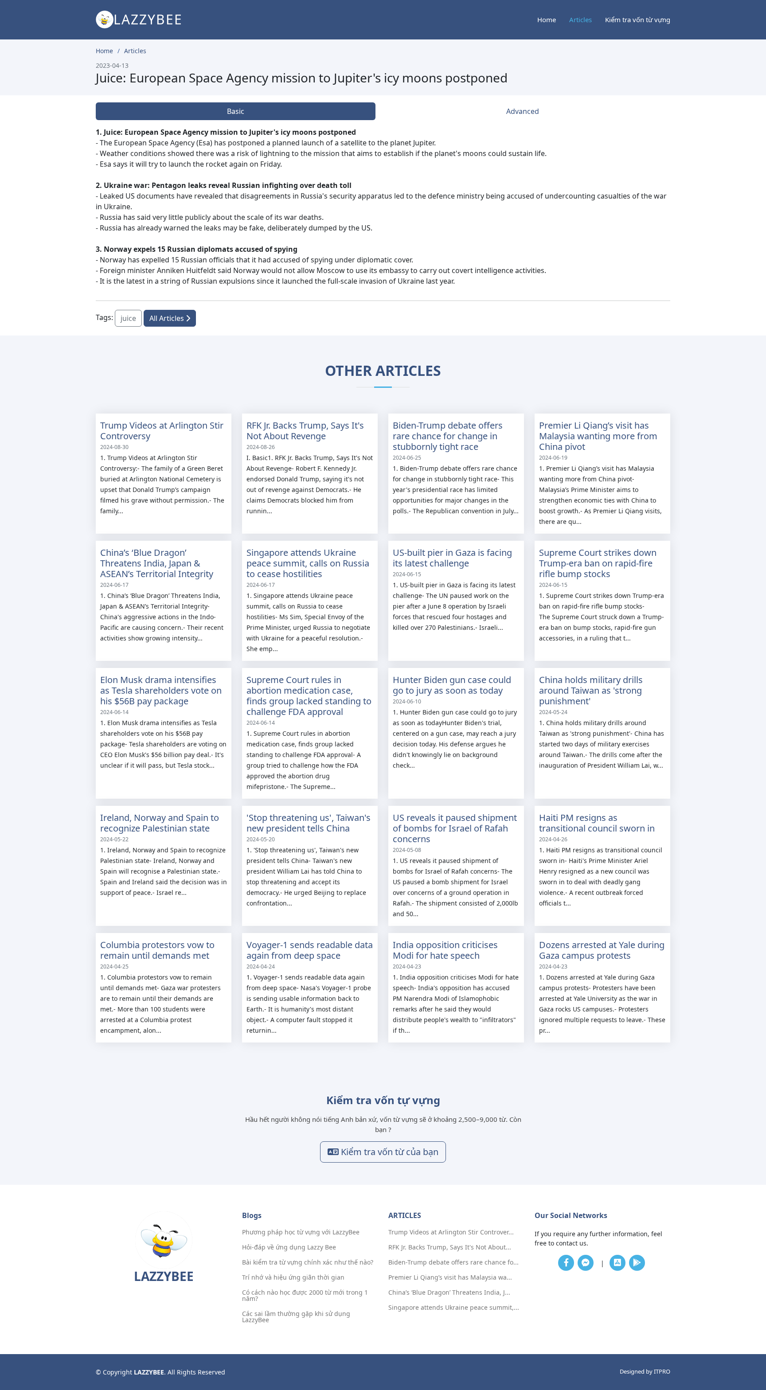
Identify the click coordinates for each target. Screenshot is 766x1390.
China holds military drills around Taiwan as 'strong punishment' (591, 690)
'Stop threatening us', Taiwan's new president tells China (308, 823)
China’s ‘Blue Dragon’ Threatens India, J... (449, 1292)
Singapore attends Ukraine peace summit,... (453, 1307)
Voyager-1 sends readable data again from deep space (309, 950)
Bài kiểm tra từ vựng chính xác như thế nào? (307, 1262)
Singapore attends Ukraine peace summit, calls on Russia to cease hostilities (307, 563)
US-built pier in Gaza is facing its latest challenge (452, 558)
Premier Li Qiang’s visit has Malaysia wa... (450, 1277)
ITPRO (662, 1371)
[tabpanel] (383, 206)
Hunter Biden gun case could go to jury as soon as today (452, 685)
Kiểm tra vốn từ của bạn (388, 1152)
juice (128, 318)
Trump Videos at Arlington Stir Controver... (451, 1232)
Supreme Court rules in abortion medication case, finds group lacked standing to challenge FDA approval (308, 696)
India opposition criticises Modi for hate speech (445, 950)
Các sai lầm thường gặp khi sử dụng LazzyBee (296, 1317)
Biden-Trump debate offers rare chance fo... (453, 1262)
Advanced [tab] (522, 111)
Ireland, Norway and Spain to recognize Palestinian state (159, 823)
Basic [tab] (235, 111)
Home (546, 19)
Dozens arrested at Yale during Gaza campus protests (601, 950)
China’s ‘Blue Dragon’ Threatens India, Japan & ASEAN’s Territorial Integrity (156, 563)
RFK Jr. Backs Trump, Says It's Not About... (449, 1247)
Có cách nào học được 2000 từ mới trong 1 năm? (305, 1295)
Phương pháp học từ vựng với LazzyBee (301, 1232)
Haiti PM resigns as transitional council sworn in (597, 823)
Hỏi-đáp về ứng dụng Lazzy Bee (289, 1247)
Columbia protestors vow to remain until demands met (157, 950)
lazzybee (148, 19)
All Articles (167, 318)
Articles (580, 19)
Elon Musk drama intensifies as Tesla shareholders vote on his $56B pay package (161, 690)
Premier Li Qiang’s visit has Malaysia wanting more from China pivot (598, 436)
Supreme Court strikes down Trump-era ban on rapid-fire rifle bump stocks (598, 563)
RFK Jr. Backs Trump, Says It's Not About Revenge (305, 430)
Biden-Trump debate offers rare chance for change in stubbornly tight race (448, 436)
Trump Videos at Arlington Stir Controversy (161, 430)
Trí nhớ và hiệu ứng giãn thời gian (293, 1277)
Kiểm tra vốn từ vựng (637, 19)
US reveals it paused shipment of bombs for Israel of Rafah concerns (455, 828)
